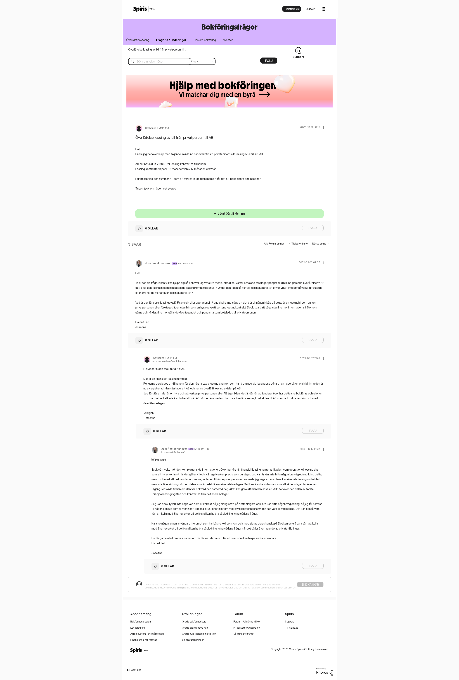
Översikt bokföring (137, 40)
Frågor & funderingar (171, 40)
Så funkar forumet (243, 633)
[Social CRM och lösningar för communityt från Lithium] (324, 671)
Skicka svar (310, 584)
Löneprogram (137, 627)
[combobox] (169, 61)
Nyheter (228, 40)
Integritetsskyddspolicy (246, 627)
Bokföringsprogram (141, 621)
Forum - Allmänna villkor (246, 621)
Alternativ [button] (268, 61)
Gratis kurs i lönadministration (199, 633)
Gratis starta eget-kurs (195, 627)
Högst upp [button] (135, 669)
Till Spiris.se (291, 627)
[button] (323, 127)
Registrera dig (292, 8)
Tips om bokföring (204, 40)
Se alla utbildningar (193, 639)
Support (289, 621)
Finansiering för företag (143, 639)
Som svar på (169, 361)
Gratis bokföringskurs (194, 621)
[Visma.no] (144, 9)
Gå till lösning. (235, 213)
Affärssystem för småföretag (147, 633)
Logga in (310, 8)
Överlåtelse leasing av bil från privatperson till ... (157, 49)
